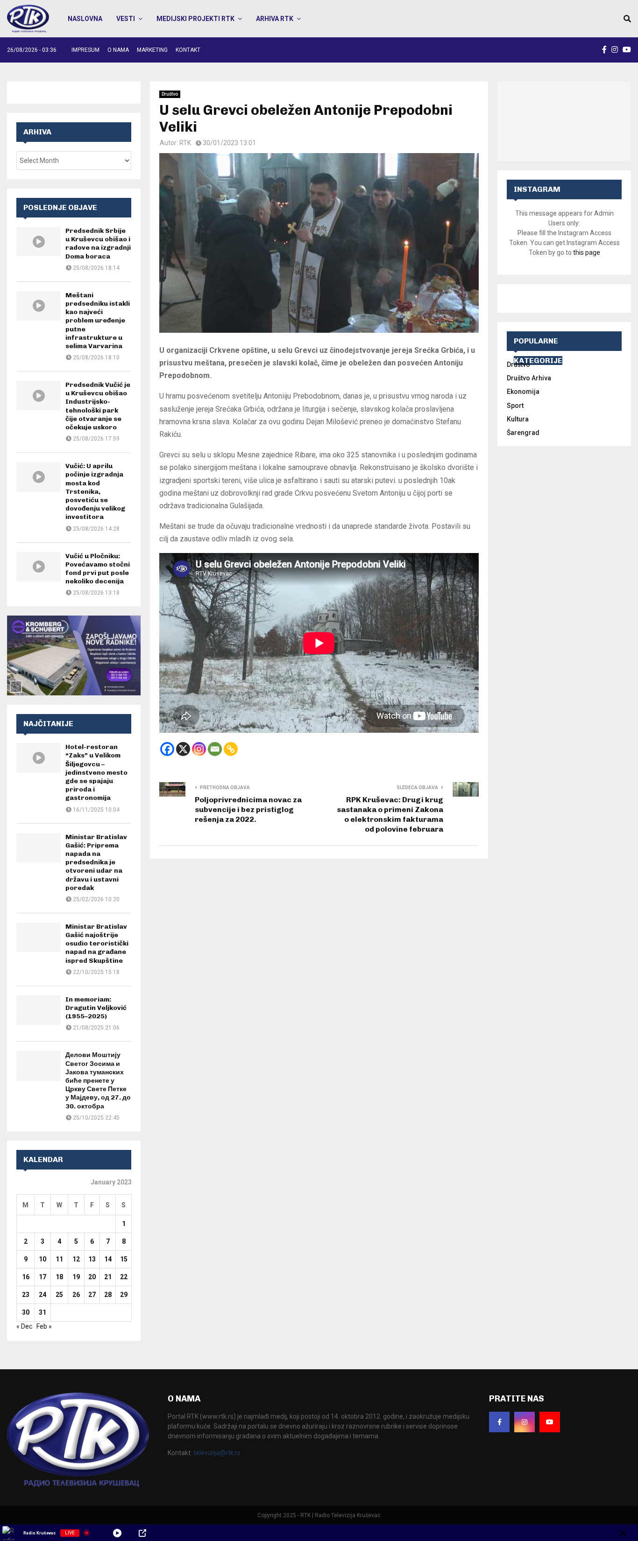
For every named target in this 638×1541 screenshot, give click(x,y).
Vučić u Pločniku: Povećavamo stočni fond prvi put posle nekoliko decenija (97, 569)
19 (76, 1277)
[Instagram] (199, 749)
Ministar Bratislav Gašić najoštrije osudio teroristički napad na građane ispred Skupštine (96, 944)
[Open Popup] (142, 1533)
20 (92, 1277)
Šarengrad (523, 432)
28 (108, 1294)
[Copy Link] (231, 749)
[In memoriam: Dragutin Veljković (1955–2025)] (38, 1010)
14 (108, 1259)
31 (42, 1312)
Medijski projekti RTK (195, 18)
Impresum (85, 50)
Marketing (152, 50)
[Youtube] (549, 1422)
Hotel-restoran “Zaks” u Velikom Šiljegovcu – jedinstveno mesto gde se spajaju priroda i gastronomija (96, 772)
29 (124, 1294)
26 (76, 1294)
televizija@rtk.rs (217, 1453)
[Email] (215, 749)
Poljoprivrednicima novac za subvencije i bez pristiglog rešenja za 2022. (248, 809)
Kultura (518, 419)
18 (59, 1277)
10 (42, 1259)
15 (124, 1259)
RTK (185, 143)
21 (108, 1277)
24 (42, 1294)
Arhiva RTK (274, 18)
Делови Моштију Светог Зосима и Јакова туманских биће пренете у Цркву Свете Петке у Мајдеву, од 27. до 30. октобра (98, 1080)
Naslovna (85, 18)
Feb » (44, 1326)
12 (76, 1259)
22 (124, 1277)
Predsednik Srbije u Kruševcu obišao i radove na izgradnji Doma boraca (98, 243)
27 (92, 1294)
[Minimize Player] (623, 1533)
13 (92, 1259)
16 (25, 1277)
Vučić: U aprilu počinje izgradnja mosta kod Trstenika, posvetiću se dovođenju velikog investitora (95, 491)
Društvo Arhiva (529, 378)
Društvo (170, 94)
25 (59, 1294)
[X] (183, 749)
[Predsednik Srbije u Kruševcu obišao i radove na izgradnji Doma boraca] (38, 241)
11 (59, 1259)
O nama (118, 50)
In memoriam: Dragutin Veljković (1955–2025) (96, 1007)
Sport (515, 405)
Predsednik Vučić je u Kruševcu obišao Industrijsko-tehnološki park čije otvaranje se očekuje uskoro (97, 406)
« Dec (24, 1326)
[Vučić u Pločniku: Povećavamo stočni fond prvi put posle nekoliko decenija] (38, 566)
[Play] (117, 1533)
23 (25, 1294)
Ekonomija (523, 391)
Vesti (125, 18)
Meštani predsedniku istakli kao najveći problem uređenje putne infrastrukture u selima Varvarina (97, 320)
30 (25, 1312)
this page (586, 252)
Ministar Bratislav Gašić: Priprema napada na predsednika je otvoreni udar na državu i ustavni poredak (96, 862)
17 (42, 1277)
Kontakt (188, 50)
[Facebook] (167, 749)
